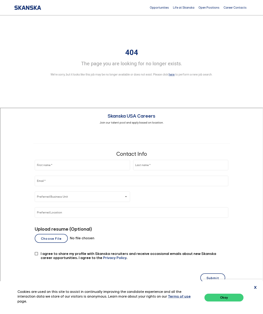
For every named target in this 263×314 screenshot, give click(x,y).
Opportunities (159, 7)
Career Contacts (235, 7)
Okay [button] (224, 297)
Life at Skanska (183, 7)
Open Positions (208, 7)
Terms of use (179, 296)
